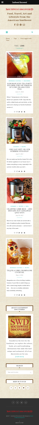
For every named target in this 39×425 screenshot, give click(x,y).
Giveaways (16, 146)
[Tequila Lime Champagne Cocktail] (19, 252)
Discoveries (27, 80)
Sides (27, 206)
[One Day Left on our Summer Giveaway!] (19, 131)
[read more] (19, 357)
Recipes (23, 146)
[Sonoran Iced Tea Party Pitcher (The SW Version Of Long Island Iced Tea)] (19, 65)
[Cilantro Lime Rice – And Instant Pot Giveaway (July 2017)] (19, 190)
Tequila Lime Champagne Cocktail (19, 271)
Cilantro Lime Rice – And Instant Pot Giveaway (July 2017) (19, 211)
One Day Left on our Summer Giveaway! (19, 150)
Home (8, 38)
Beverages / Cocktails (15, 80)
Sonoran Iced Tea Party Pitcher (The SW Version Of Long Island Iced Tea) (19, 86)
